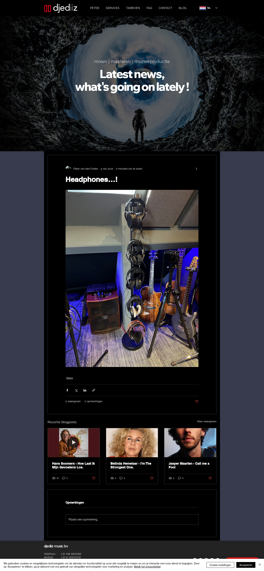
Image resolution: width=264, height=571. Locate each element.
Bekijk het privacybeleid (147, 566)
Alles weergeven (206, 421)
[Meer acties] (196, 169)
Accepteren (245, 565)
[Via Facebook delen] (67, 390)
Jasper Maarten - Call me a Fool (189, 465)
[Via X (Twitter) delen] (76, 390)
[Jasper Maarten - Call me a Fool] (190, 442)
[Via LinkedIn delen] (85, 390)
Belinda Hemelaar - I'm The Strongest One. (130, 465)
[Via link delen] (93, 390)
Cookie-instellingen (220, 565)
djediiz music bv (56, 546)
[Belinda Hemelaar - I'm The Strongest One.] (132, 442)
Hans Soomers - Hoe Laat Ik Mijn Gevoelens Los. (73, 465)
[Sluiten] (260, 565)
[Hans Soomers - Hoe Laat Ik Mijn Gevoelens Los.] (74, 442)
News (69, 377)
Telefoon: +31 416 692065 (62, 554)
